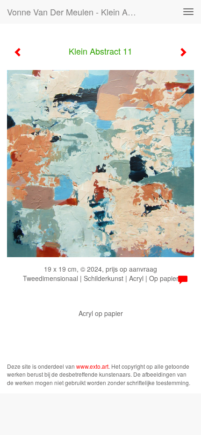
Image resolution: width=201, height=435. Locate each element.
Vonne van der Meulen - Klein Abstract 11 (76, 12)
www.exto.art (92, 366)
